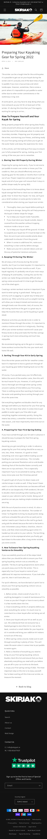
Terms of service (24, 823)
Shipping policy (36, 823)
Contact (8, 728)
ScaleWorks (36, 834)
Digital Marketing (24, 834)
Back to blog (25, 686)
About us (8, 723)
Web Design (9, 733)
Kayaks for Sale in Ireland (17, 830)
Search (7, 717)
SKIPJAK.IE (14, 819)
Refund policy (36, 819)
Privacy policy (12, 823)
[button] (4, 10)
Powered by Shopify (24, 819)
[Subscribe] (39, 785)
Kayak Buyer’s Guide (34, 830)
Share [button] (7, 68)
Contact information (19, 826)
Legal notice (32, 826)
